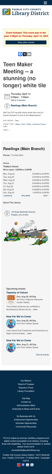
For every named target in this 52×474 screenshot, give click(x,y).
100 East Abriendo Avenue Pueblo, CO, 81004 (23, 213)
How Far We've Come (18, 316)
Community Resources (26, 426)
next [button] (45, 195)
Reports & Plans (26, 387)
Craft (5, 126)
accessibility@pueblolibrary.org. (26, 450)
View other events (26, 42)
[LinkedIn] (27, 464)
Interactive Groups (39, 124)
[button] (45, 2)
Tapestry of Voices (17, 292)
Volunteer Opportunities (26, 423)
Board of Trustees (26, 384)
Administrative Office (26, 405)
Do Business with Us (26, 416)
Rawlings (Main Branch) (24, 105)
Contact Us (26, 401)
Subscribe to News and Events (26, 408)
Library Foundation (26, 391)
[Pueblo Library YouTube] (18, 464)
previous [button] (8, 195)
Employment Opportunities (26, 419)
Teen (17, 120)
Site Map (26, 398)
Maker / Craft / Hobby (23, 124)
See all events (42, 354)
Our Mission (26, 380)
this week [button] (26, 195)
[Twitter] (32, 464)
